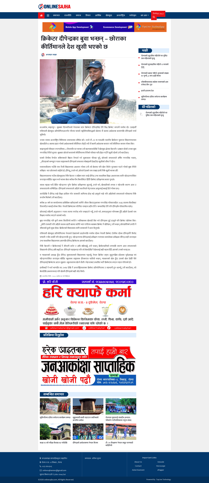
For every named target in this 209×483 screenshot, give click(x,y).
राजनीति (67, 15)
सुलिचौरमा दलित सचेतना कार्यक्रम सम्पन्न (55, 417)
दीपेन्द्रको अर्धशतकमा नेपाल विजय (85, 442)
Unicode (161, 462)
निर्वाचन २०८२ (158, 14)
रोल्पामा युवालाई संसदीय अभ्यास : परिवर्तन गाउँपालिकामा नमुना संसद (118, 419)
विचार (88, 15)
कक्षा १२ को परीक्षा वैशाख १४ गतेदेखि (53, 442)
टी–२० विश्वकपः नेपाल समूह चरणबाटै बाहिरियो (119, 444)
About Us (138, 462)
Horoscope (160, 466)
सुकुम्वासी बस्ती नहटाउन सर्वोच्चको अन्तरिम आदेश (86, 419)
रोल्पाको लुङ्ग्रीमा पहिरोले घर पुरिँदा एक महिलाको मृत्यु (156, 114)
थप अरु (144, 15)
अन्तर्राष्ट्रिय (121, 15)
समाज (78, 15)
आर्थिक (98, 15)
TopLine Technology (163, 479)
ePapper (160, 470)
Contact (138, 466)
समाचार (56, 15)
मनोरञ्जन (132, 15)
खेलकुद (109, 15)
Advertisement (138, 470)
